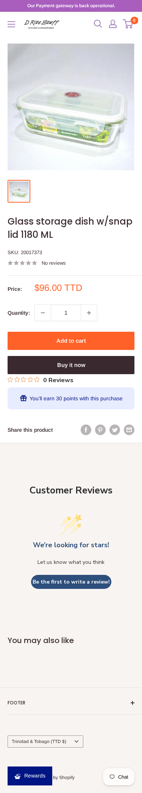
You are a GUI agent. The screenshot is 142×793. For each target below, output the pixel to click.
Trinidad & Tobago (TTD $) (39, 741)
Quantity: (19, 313)
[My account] (113, 24)
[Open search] (98, 24)
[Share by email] (129, 430)
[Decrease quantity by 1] (43, 313)
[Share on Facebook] (86, 430)
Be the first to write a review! (71, 581)
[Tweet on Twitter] (114, 430)
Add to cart (71, 340)
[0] (128, 23)
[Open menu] (11, 24)
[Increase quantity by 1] (89, 313)
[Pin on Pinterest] (100, 430)
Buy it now (71, 365)
